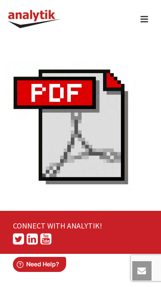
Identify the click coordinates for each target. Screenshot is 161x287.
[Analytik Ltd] (34, 19)
